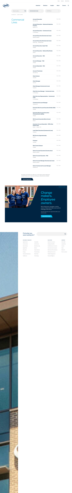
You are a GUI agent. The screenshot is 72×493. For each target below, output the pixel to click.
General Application (27, 179)
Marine (35, 247)
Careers (64, 5)
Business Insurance (51, 241)
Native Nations (37, 249)
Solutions (45, 5)
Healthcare (25, 255)
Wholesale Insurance (51, 251)
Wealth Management (51, 253)
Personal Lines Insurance (52, 247)
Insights (52, 5)
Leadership (64, 243)
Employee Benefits (51, 243)
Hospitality (36, 241)
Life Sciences (36, 243)
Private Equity (36, 251)
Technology (36, 255)
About (58, 5)
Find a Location (64, 251)
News (63, 247)
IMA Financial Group (6, 5)
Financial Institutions (27, 253)
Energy (24, 251)
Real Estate (36, 253)
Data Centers (25, 245)
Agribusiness (25, 241)
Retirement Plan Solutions (52, 249)
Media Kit (63, 249)
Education (25, 249)
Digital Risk (25, 247)
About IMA (63, 241)
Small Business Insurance (52, 245)
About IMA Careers (46, 216)
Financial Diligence (51, 255)
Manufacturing (37, 245)
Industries (38, 5)
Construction (25, 243)
